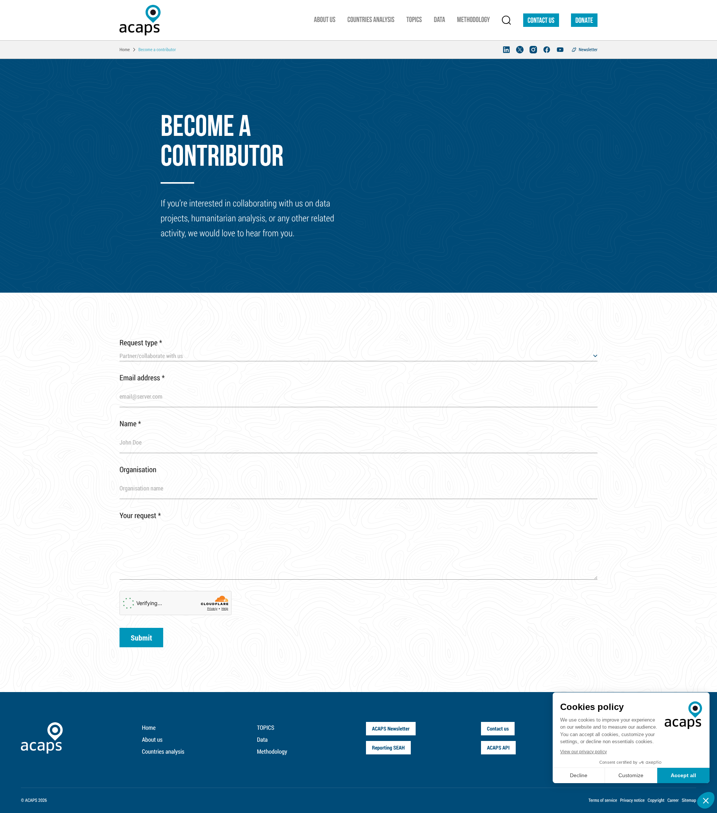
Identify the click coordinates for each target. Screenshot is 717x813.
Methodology (272, 752)
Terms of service (603, 800)
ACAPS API (498, 747)
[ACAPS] (140, 20)
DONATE (584, 21)
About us (152, 740)
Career (673, 800)
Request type (141, 343)
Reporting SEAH (388, 747)
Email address (142, 378)
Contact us (541, 21)
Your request (140, 515)
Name (130, 424)
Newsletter (588, 50)
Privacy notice (632, 800)
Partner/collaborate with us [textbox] (151, 356)
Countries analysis (163, 752)
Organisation (138, 469)
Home (149, 728)
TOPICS (265, 728)
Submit (141, 637)
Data (262, 740)
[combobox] (359, 356)
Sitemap (689, 800)
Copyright (656, 800)
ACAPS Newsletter (391, 728)
